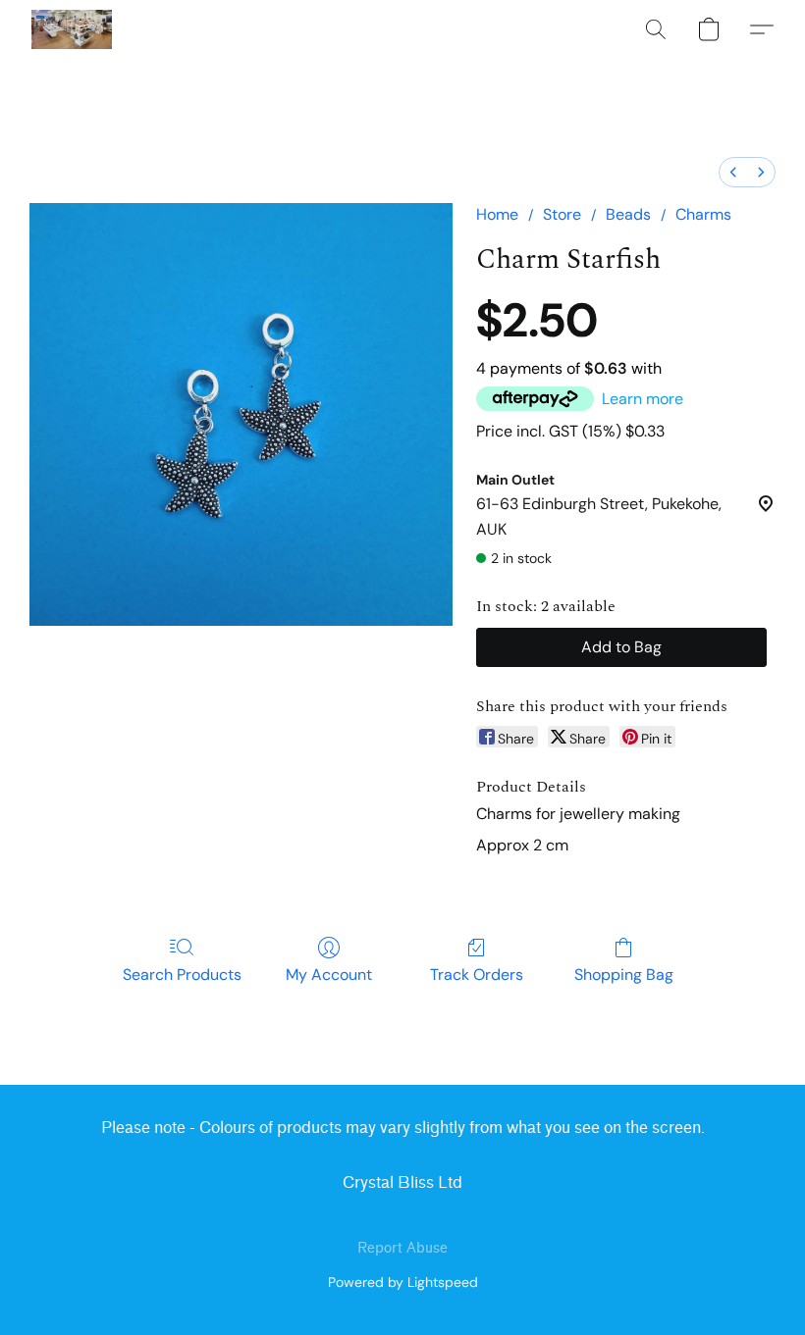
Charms (703, 214)
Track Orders (476, 974)
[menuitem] (733, 172)
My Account (329, 974)
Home (497, 214)
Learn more (642, 398)
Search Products (182, 974)
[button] (71, 29)
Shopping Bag (623, 974)
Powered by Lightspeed (403, 1282)
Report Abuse (402, 1248)
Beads (628, 214)
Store (562, 214)
